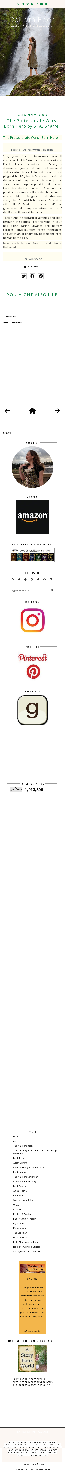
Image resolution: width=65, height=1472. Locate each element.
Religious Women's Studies (26, 1247)
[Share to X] (24, 276)
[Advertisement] (32, 756)
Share (6, 432)
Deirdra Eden (32, 19)
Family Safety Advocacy (24, 1219)
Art (14, 1141)
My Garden (18, 1223)
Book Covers (19, 1186)
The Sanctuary (20, 1233)
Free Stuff (18, 1195)
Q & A (16, 1205)
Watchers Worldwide (23, 1200)
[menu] (4, 4)
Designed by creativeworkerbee (32, 1469)
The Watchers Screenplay (26, 1177)
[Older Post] (57, 411)
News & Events (20, 1237)
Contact (17, 1209)
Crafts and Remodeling (24, 1181)
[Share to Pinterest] (41, 276)
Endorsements (20, 1228)
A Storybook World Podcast (26, 1251)
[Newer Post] (7, 411)
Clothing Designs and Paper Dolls (30, 1167)
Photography (19, 1172)
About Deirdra (20, 1163)
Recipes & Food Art (22, 1214)
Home (16, 1136)
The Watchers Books (23, 1146)
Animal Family (20, 1191)
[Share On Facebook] (32, 276)
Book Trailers (19, 1158)
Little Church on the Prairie (26, 1242)
